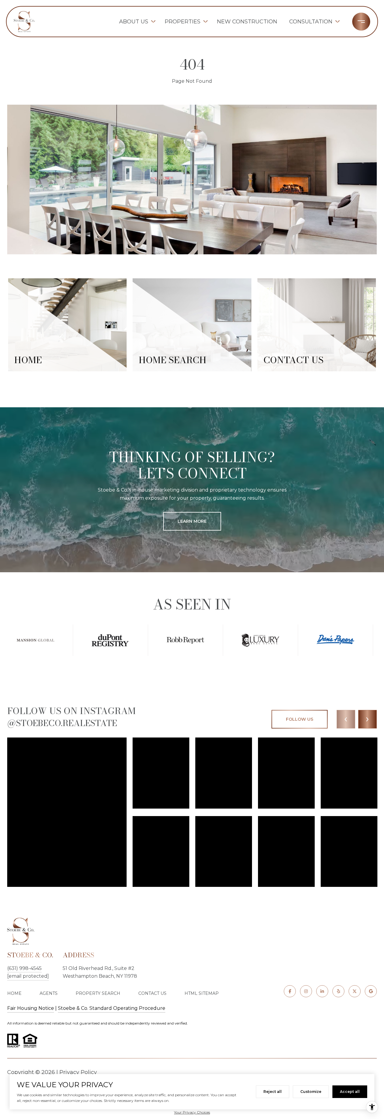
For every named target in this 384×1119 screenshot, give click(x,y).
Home (14, 993)
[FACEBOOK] (290, 991)
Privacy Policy (78, 1072)
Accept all (350, 1091)
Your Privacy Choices (192, 1112)
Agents (49, 993)
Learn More (192, 521)
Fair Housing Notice (30, 1008)
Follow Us (299, 719)
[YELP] (338, 991)
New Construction (247, 21)
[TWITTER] (355, 991)
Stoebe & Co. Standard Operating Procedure (111, 1008)
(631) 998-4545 (24, 968)
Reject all (272, 1091)
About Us (133, 21)
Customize (310, 1091)
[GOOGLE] (371, 991)
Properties (182, 21)
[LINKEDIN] (322, 991)
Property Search (98, 993)
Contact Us (152, 993)
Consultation (310, 21)
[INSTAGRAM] (306, 991)
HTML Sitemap (201, 993)
